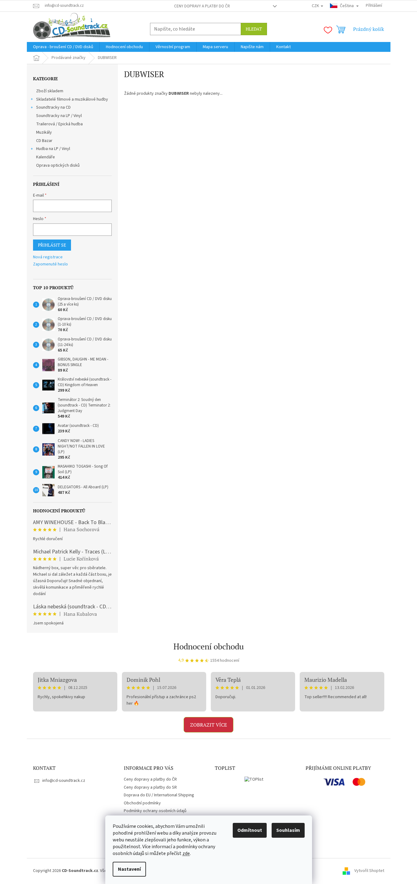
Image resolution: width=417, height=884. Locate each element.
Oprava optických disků (58, 165)
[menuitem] (63, 47)
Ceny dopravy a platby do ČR (202, 6)
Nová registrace (48, 257)
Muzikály (44, 132)
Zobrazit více (208, 724)
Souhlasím (288, 830)
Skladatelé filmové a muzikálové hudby (72, 99)
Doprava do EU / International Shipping (159, 795)
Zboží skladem (49, 91)
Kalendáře (45, 157)
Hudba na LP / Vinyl (53, 149)
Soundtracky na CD (53, 107)
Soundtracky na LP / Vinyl (59, 116)
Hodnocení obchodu (208, 646)
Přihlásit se (52, 245)
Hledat (254, 29)
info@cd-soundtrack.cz (63, 781)
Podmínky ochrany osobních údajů (155, 811)
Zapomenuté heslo (50, 264)
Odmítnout (249, 830)
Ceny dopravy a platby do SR (150, 787)
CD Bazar (44, 141)
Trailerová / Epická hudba (59, 124)
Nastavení (129, 869)
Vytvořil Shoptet (369, 871)
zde (186, 853)
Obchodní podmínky (142, 803)
